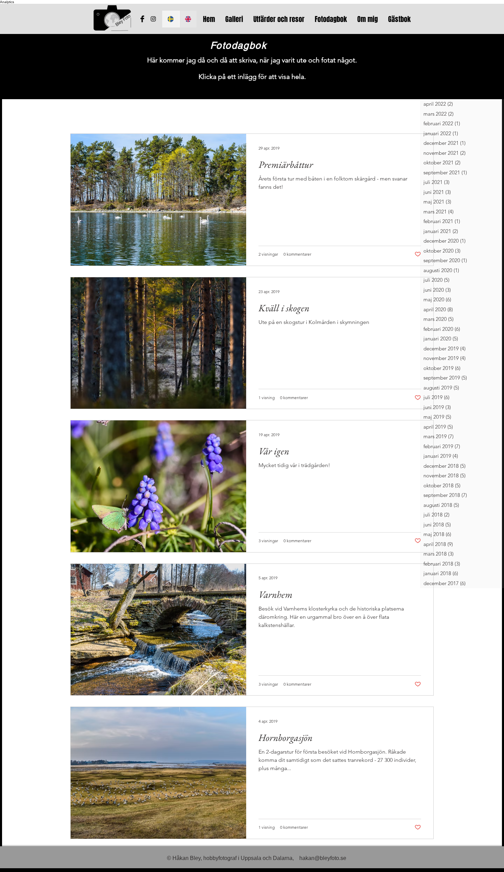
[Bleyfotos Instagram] (153, 18)
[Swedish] (170, 19)
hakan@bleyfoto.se (322, 858)
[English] (188, 19)
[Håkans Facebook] (142, 18)
